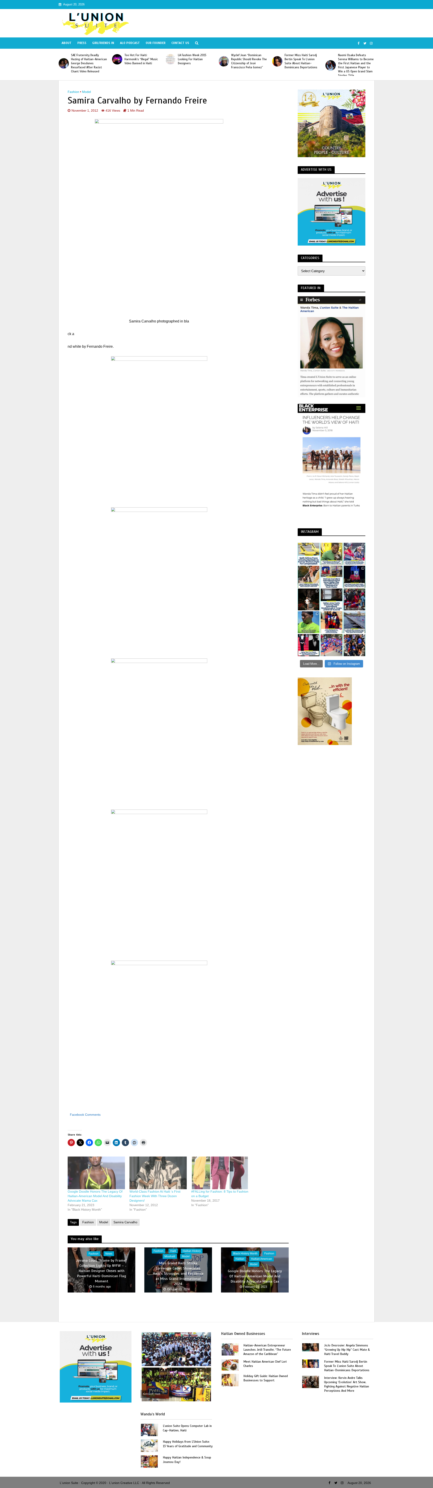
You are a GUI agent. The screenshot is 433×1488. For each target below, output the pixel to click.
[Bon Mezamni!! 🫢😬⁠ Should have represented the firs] (309, 622)
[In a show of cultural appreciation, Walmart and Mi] (331, 577)
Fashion (73, 92)
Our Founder (156, 43)
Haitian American (261, 1258)
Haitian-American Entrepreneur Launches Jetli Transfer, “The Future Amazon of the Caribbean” (267, 1349)
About (66, 43)
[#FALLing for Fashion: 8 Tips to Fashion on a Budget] (220, 1173)
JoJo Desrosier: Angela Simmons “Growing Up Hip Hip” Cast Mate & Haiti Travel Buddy (347, 1349)
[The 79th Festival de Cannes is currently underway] (309, 645)
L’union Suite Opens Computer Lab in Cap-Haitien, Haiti (187, 1428)
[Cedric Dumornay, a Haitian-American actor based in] (331, 599)
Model (86, 92)
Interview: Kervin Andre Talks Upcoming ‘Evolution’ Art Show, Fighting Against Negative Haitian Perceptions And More (346, 1384)
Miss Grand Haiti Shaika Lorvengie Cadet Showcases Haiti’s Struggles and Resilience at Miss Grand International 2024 (178, 1273)
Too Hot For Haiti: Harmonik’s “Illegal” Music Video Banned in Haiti (87, 59)
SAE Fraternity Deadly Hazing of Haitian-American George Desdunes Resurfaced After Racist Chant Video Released (356, 63)
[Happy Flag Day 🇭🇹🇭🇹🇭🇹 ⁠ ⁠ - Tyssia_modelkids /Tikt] (354, 645)
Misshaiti (169, 1256)
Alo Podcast (130, 43)
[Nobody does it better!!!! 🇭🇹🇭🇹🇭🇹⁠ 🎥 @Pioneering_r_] (354, 599)
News (108, 1253)
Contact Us (180, 43)
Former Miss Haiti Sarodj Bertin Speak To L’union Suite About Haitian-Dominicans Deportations (247, 61)
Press (81, 43)
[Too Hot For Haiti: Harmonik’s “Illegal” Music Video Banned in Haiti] (64, 59)
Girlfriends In (103, 43)
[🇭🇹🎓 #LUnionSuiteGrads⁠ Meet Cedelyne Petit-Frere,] (309, 599)
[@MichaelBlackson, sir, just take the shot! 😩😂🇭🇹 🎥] (331, 554)
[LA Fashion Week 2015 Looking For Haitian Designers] (117, 59)
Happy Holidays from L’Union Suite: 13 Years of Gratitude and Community (188, 1444)
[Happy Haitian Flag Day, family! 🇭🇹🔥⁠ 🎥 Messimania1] (331, 645)
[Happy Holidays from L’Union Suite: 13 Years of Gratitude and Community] (149, 1445)
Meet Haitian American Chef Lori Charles (265, 1364)
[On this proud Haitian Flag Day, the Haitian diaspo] (331, 622)
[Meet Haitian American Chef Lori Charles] (230, 1365)
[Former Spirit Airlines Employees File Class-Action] (309, 554)
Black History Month (245, 1253)
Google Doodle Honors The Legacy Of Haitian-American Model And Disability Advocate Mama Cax (95, 1196)
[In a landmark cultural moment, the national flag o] (354, 622)
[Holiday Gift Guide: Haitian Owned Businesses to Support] (230, 1380)
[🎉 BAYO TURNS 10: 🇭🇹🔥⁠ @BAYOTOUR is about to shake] (309, 577)
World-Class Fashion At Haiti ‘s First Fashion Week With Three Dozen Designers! (154, 1196)
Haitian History (192, 1250)
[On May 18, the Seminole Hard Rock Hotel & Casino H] (354, 577)
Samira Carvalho (125, 1222)
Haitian (239, 1258)
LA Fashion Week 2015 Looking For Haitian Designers (138, 59)
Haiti (173, 1250)
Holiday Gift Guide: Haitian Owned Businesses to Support (265, 1378)
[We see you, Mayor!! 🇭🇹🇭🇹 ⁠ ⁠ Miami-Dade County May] (354, 554)
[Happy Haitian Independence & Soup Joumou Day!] (149, 1461)
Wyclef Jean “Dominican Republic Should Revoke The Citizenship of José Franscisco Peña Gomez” (196, 61)
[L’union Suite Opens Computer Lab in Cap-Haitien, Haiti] (149, 1430)
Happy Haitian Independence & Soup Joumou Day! (187, 1460)
